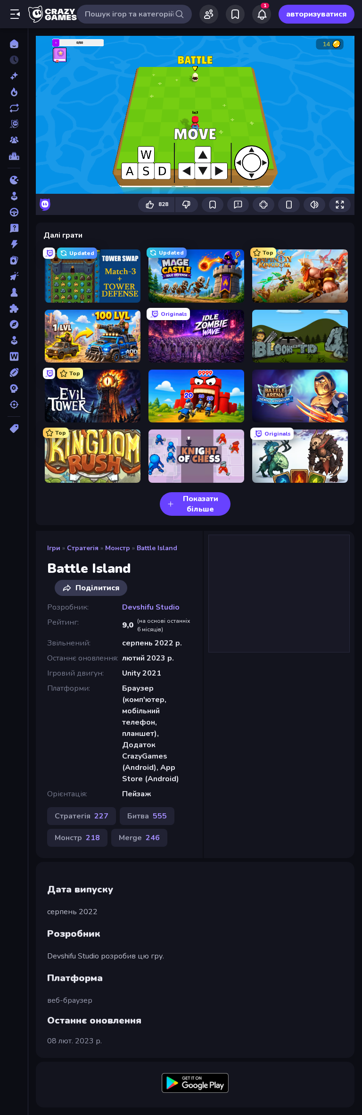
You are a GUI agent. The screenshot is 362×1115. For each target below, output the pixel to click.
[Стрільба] (14, 404)
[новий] (14, 76)
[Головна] (14, 44)
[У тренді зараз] (14, 92)
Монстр (117, 548)
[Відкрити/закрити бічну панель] (15, 14)
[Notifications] (261, 14)
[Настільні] (14, 292)
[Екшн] (14, 244)
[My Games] (235, 14)
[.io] (14, 180)
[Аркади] (14, 196)
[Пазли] (14, 308)
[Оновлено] (14, 108)
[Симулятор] (14, 340)
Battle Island (157, 548)
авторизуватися (316, 14)
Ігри (53, 548)
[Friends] (208, 14)
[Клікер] (14, 276)
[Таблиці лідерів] (14, 156)
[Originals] (14, 124)
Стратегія (83, 548)
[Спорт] (14, 372)
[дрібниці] (14, 228)
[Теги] (14, 429)
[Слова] (14, 356)
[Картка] (14, 260)
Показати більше (200, 504)
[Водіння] (14, 212)
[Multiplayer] (14, 140)
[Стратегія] (14, 388)
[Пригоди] (14, 324)
